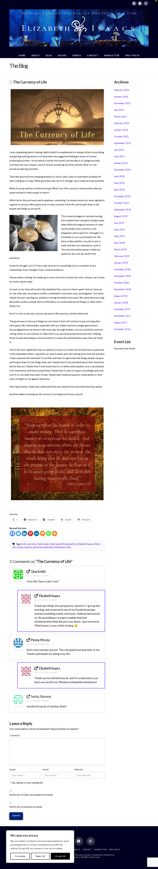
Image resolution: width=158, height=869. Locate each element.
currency (31, 544)
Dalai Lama (42, 544)
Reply (17, 581)
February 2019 (121, 256)
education (71, 544)
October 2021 (121, 136)
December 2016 (122, 329)
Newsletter (100, 849)
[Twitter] (18, 533)
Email (46, 769)
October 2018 (121, 282)
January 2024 (121, 129)
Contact (87, 849)
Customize (20, 856)
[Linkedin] (24, 533)
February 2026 (121, 90)
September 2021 (122, 143)
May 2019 (119, 236)
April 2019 (119, 242)
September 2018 (122, 289)
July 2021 (119, 149)
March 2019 (120, 249)
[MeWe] (36, 533)
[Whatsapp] (48, 533)
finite (97, 544)
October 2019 (121, 202)
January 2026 (121, 96)
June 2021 (119, 156)
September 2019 (122, 209)
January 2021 (121, 163)
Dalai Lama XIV (57, 544)
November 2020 (122, 169)
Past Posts (114, 849)
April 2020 (119, 189)
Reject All (40, 856)
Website (78, 769)
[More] (54, 533)
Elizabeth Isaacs (85, 544)
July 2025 (119, 109)
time (68, 547)
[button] (155, 3)
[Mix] (42, 533)
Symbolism (48, 547)
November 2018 (122, 276)
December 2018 (122, 269)
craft (23, 544)
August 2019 (120, 216)
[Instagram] (146, 3)
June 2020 (119, 176)
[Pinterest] (30, 533)
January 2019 (121, 262)
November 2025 (122, 103)
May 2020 (119, 183)
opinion (28, 547)
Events (76, 849)
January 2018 (121, 302)
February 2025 (121, 123)
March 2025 (120, 116)
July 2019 (119, 222)
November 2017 (122, 315)
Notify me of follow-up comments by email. (31, 794)
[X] (140, 3)
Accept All (60, 856)
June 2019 (119, 229)
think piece (59, 547)
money (20, 547)
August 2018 (120, 296)
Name (12, 769)
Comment (14, 735)
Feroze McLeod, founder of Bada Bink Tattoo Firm (91, 855)
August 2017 (120, 322)
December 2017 (122, 309)
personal (37, 547)
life (14, 547)
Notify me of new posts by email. (25, 806)
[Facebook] (134, 3)
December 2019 (122, 196)
